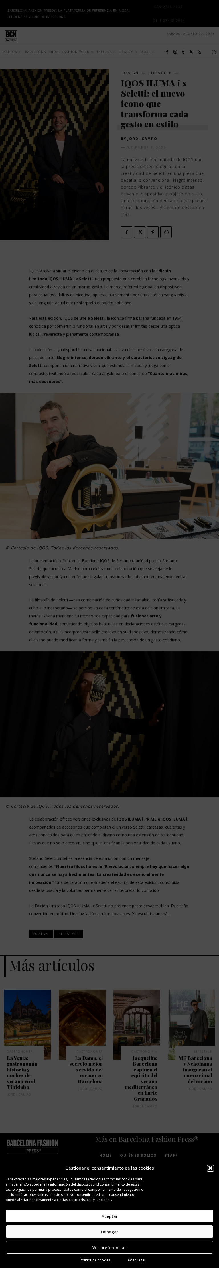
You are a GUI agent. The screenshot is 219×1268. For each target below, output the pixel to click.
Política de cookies (95, 1260)
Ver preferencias (109, 1247)
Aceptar (110, 1216)
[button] (210, 1168)
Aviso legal (136, 1260)
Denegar (109, 1232)
